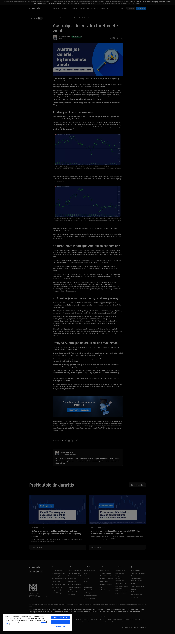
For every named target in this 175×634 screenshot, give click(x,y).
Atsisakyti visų (60, 622)
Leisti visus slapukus (60, 617)
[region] (37, 622)
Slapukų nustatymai (61, 626)
